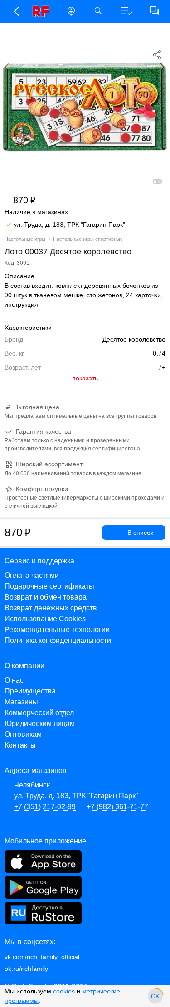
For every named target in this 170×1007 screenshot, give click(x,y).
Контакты (20, 745)
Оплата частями (32, 575)
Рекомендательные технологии (57, 629)
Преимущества (30, 691)
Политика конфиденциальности (58, 640)
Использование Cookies (45, 619)
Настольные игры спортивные (88, 239)
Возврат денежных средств (51, 608)
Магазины (21, 702)
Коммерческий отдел (39, 713)
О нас (14, 680)
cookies (64, 991)
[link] (43, 11)
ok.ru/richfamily (26, 968)
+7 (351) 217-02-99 (45, 806)
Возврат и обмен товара (46, 597)
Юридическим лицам (40, 723)
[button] (16, 11)
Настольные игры (25, 239)
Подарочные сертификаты (49, 586)
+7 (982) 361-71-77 (117, 806)
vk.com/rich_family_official (42, 956)
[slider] (155, 996)
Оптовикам (23, 734)
